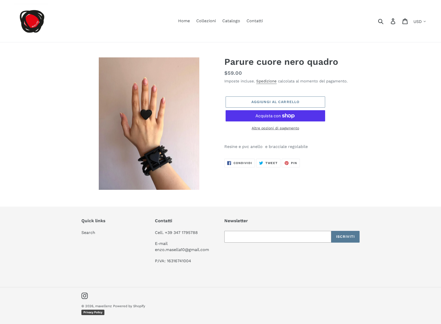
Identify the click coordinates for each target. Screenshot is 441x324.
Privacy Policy (92, 312)
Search (88, 232)
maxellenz (103, 306)
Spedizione (266, 81)
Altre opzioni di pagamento (275, 128)
